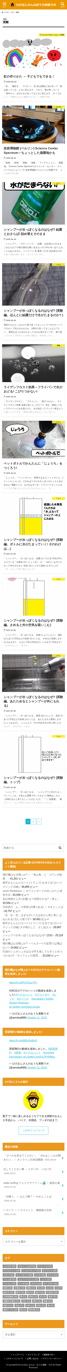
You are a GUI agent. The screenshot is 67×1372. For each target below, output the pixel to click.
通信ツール (10, 1310)
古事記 (19, 1288)
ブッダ (23, 1284)
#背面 (17, 1052)
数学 (20, 1292)
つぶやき (9, 1266)
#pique (13, 1002)
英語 (8, 1305)
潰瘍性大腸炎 (11, 1301)
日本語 (52, 1292)
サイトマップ (34, 1355)
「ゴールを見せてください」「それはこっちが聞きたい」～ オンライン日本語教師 (32, 1157)
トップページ (18, 1355)
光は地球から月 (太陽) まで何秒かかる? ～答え (30, 898)
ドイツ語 (9, 1279)
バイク (46, 1279)
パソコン (9, 1284)
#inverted (48, 1052)
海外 (53, 1297)
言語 (19, 1305)
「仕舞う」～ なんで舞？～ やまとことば (27, 1198)
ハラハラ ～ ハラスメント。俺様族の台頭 (27, 1212)
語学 (41, 1305)
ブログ (36, 1284)
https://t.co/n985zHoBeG (23, 1040)
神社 (37, 1301)
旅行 (40, 1292)
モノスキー (51, 1284)
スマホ (40, 1275)
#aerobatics (38, 998)
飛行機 (34, 1310)
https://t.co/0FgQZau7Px (23, 982)
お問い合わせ (33, 1359)
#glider (50, 998)
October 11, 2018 (37, 1017)
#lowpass (23, 1002)
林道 (33, 1297)
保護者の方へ (49, 1355)
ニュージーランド (28, 1279)
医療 (8, 1288)
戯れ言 (8, 1292)
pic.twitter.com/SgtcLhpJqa (24, 1006)
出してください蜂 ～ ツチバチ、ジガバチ (27, 1171)
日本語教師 (10, 1297)
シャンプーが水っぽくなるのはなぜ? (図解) (28, 935)
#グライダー (42, 994)
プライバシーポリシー (52, 1359)
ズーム (53, 1275)
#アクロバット (24, 994)
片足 (26, 1301)
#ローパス (23, 998)
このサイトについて (34, 1130)
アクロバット (11, 1270)
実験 (31, 1288)
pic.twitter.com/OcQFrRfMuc (39, 1056)
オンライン (50, 1270)
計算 (30, 1305)
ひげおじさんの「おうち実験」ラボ (36, 1365)
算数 (48, 1301)
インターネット (31, 1270)
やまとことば (26, 1266)
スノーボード (24, 1275)
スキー (8, 1275)
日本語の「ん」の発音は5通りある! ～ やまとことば (33, 906)
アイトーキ (45, 1266)
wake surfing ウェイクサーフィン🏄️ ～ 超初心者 (31, 1184)
